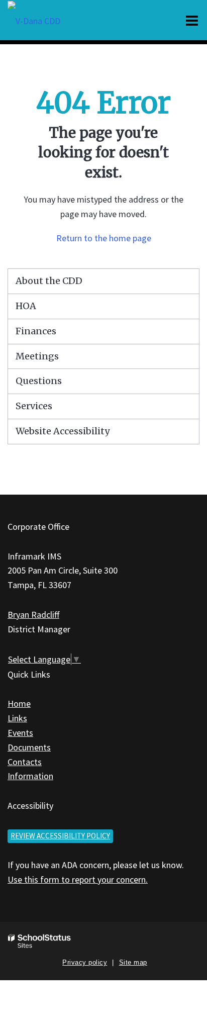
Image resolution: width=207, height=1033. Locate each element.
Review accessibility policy (60, 835)
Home (19, 703)
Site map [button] (133, 962)
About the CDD (49, 281)
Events (20, 732)
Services (34, 406)
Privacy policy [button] (84, 962)
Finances (36, 331)
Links (17, 718)
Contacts (25, 762)
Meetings (37, 356)
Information (30, 776)
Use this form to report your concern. (78, 879)
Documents (29, 747)
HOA (26, 306)
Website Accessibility (63, 431)
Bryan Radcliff (33, 614)
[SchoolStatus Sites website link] (40, 941)
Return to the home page (103, 238)
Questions (39, 381)
